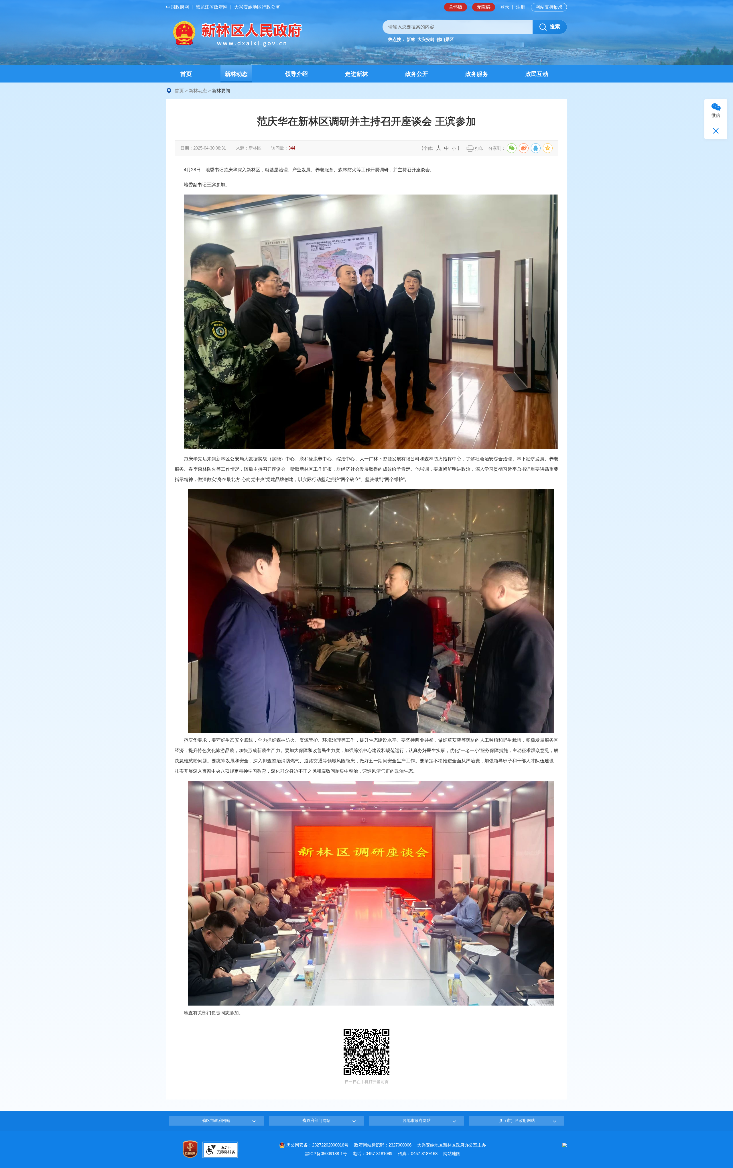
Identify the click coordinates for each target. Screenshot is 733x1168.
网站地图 (451, 1153)
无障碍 (483, 7)
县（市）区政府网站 (517, 1120)
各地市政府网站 (417, 1120)
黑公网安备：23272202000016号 (317, 1145)
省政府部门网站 (316, 1120)
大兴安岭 (426, 39)
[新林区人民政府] (236, 34)
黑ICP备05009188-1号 (326, 1153)
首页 (179, 90)
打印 (479, 148)
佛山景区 (445, 39)
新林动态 (198, 90)
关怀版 (455, 7)
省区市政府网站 (216, 1120)
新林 (411, 39)
